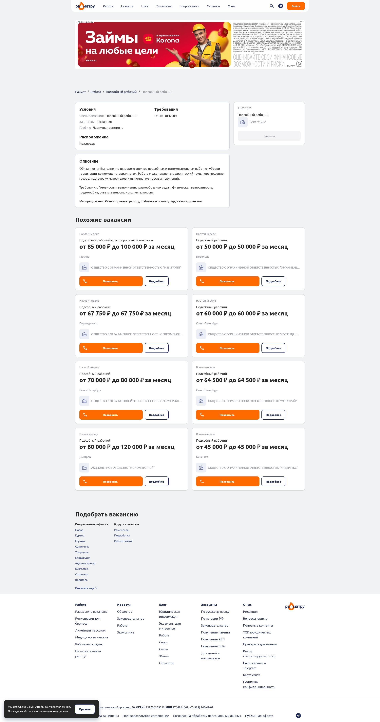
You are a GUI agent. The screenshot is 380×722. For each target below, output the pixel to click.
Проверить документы (260, 644)
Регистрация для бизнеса (88, 620)
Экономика (125, 632)
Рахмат (80, 91)
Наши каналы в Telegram (254, 665)
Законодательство (130, 618)
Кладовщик (82, 557)
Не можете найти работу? (88, 653)
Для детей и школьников (210, 655)
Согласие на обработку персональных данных (207, 715)
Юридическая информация (169, 613)
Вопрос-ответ (189, 6)
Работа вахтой (123, 541)
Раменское (121, 529)
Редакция (250, 611)
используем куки (24, 706)
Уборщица (81, 552)
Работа (108, 6)
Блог (144, 6)
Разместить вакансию (91, 611)
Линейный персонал (90, 630)
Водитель (81, 579)
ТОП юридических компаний (257, 634)
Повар (79, 529)
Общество (124, 611)
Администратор (85, 563)
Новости (127, 6)
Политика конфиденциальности (259, 684)
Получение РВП (213, 639)
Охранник (81, 574)
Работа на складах (88, 644)
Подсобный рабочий (121, 91)
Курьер (79, 535)
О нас (232, 6)
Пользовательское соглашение (146, 715)
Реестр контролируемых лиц (259, 653)
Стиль (163, 649)
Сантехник (82, 546)
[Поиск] (271, 6)
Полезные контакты (258, 625)
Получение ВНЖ (213, 646)
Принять (85, 709)
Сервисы (213, 6)
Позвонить (110, 281)
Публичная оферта (259, 715)
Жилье (164, 656)
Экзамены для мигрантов (170, 625)
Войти (296, 6)
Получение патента (215, 632)
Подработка (122, 535)
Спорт (163, 642)
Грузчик (80, 541)
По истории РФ (212, 618)
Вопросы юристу (255, 618)
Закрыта (269, 136)
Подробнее (156, 281)
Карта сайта (251, 675)
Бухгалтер (81, 568)
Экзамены (164, 6)
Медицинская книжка (91, 637)
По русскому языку (215, 611)
